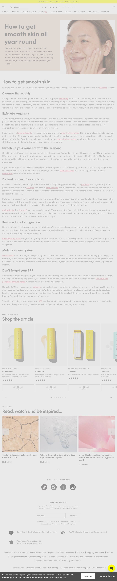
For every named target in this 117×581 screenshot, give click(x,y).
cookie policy (59, 577)
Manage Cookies (107, 576)
